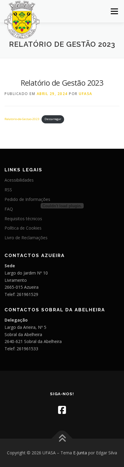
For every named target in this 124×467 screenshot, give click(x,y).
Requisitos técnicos (23, 218)
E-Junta (80, 453)
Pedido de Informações (27, 199)
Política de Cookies (23, 228)
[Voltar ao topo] (62, 439)
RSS (8, 189)
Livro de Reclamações (26, 237)
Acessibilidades (19, 180)
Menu (114, 11)
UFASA (85, 93)
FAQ (9, 209)
